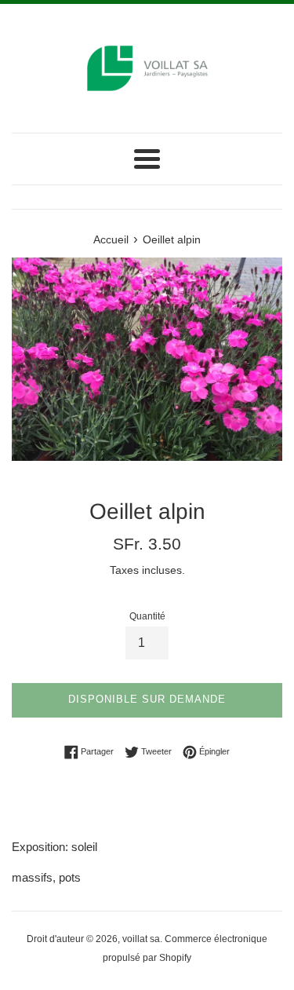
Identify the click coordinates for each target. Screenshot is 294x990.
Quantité (147, 616)
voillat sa (141, 938)
